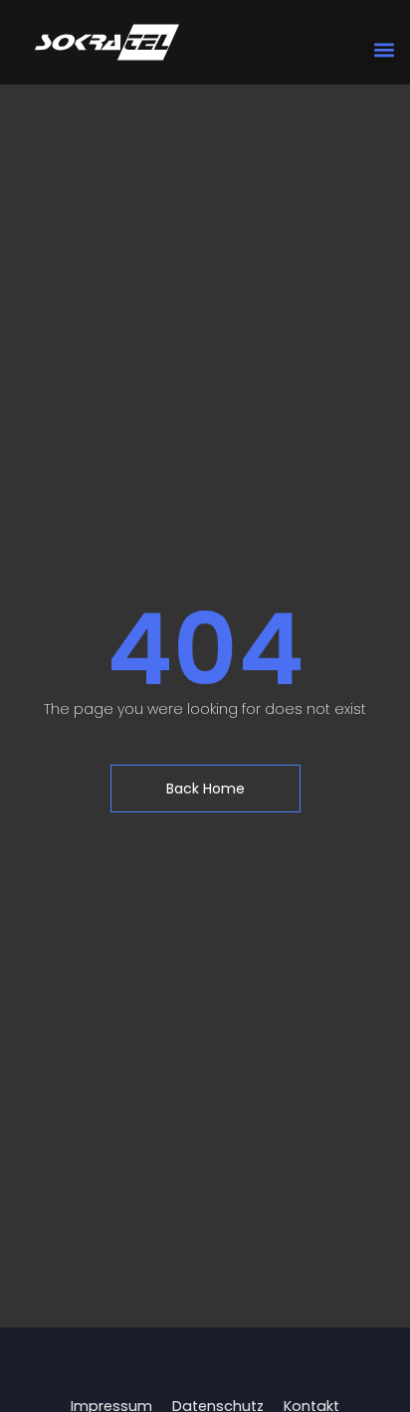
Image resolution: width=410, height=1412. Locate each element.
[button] (383, 50)
